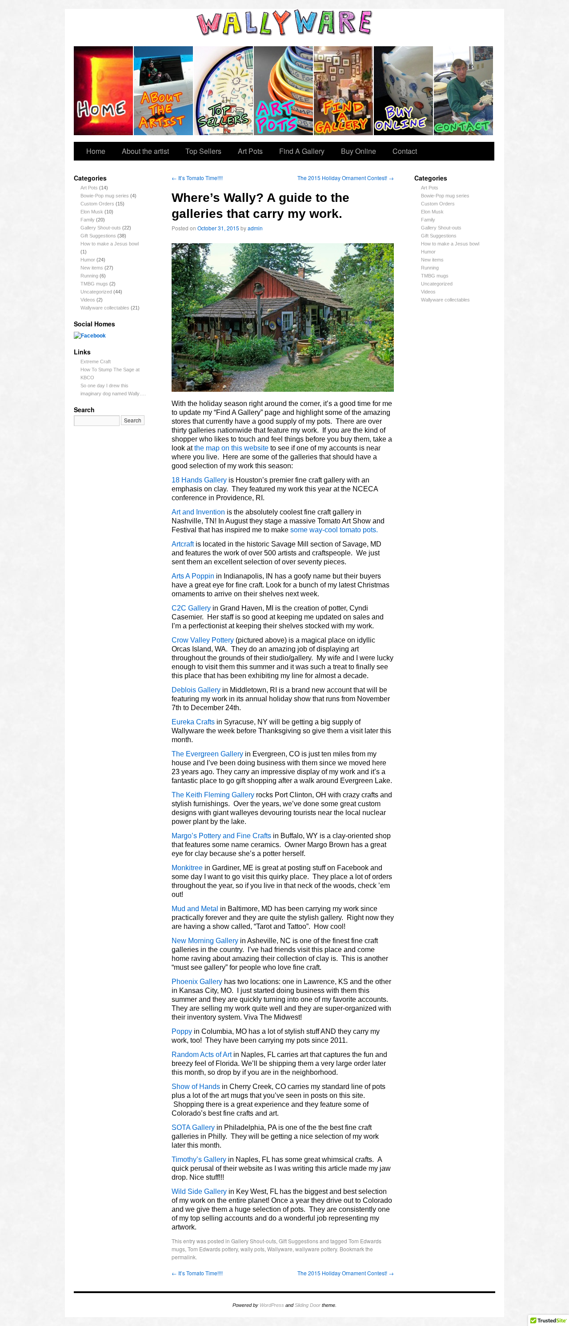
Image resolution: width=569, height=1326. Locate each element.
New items (91, 267)
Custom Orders (97, 203)
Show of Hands (196, 1086)
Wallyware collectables (104, 307)
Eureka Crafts (193, 722)
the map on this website (231, 448)
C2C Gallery (191, 608)
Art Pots (284, 90)
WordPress (272, 1305)
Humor (87, 259)
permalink (184, 1257)
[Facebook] (90, 336)
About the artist (164, 90)
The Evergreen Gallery (207, 754)
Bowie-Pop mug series (104, 195)
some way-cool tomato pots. (334, 530)
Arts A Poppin (193, 576)
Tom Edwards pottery (213, 1249)
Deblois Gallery (196, 690)
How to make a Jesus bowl (109, 243)
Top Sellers (224, 90)
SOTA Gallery (193, 1127)
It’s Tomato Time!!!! (197, 177)
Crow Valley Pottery (203, 640)
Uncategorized (96, 291)
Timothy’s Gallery (199, 1159)
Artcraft (183, 544)
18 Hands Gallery (199, 480)
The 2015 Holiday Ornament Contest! (345, 177)
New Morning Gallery (205, 940)
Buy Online (404, 90)
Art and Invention (198, 512)
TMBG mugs (94, 283)
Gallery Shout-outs (100, 227)
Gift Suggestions (98, 235)
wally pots (252, 1249)
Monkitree (187, 868)
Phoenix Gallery (197, 981)
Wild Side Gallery (199, 1191)
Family (87, 219)
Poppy (182, 1031)
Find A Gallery (344, 90)
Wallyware (280, 1249)
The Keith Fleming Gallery (213, 795)
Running (89, 275)
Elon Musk (91, 211)
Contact (463, 90)
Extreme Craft (95, 361)
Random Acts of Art (202, 1054)
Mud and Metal (195, 908)
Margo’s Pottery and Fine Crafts (221, 836)
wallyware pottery (316, 1249)
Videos (87, 299)
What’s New (104, 90)
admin (255, 228)
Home (95, 151)
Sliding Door (308, 1305)
